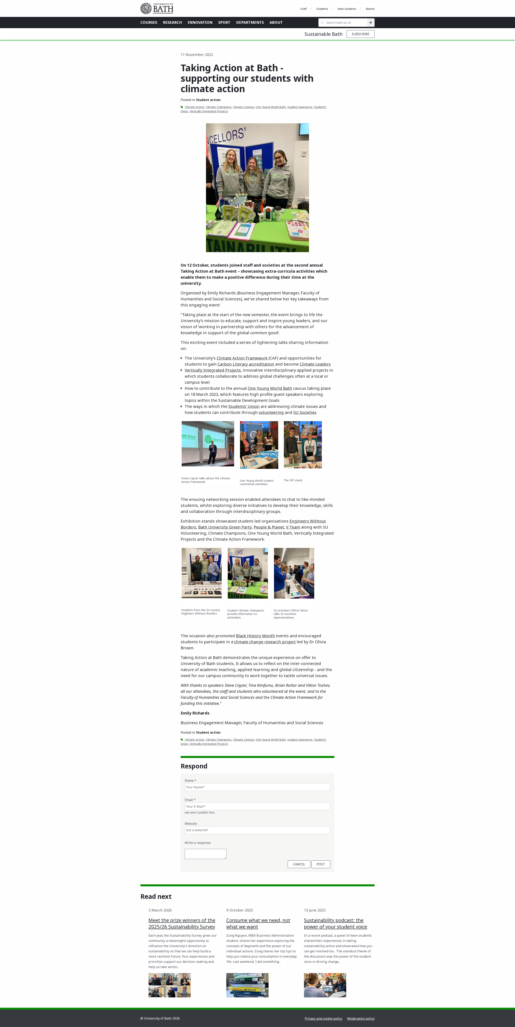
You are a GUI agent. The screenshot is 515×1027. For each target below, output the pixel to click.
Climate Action (194, 107)
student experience (299, 107)
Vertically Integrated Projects (209, 111)
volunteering (271, 412)
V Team (293, 527)
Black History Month (255, 635)
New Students (347, 9)
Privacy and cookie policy (323, 1018)
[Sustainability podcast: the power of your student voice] (325, 985)
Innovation (200, 22)
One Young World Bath (271, 107)
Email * (190, 800)
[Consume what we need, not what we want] (247, 985)
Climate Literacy (243, 107)
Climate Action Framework (242, 358)
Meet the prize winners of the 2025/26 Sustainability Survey (181, 923)
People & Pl (264, 527)
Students (322, 9)
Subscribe (360, 34)
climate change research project (265, 641)
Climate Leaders (315, 364)
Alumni (370, 9)
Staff (303, 9)
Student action (208, 100)
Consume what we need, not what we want (258, 923)
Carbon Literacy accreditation (246, 364)
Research (172, 22)
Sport (224, 22)
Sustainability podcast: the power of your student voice (335, 923)
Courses (148, 22)
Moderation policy (361, 1018)
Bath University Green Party (225, 527)
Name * (190, 780)
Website (191, 823)
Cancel (299, 864)
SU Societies (304, 412)
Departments (250, 22)
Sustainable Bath (324, 34)
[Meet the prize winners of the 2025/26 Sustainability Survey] (169, 985)
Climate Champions (218, 107)
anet (279, 527)
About (276, 22)
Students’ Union (244, 406)
